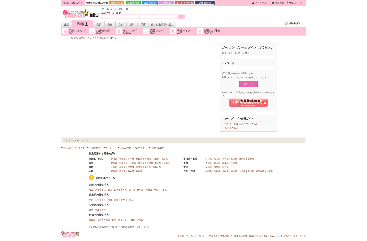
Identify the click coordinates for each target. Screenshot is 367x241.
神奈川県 (123, 163)
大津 (97, 210)
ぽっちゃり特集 (184, 2)
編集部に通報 (240, 236)
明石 (131, 200)
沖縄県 (269, 171)
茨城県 (150, 163)
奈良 (109, 24)
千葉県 (133, 163)
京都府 (131, 167)
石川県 (208, 159)
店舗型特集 (150, 2)
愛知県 (208, 163)
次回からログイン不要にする (239, 73)
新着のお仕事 (158, 147)
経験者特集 (205, 2)
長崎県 (225, 171)
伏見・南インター (120, 220)
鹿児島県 (260, 171)
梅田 (91, 190)
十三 (103, 190)
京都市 (92, 220)
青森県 (122, 159)
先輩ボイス (141, 147)
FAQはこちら (231, 128)
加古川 (123, 200)
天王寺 (132, 190)
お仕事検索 (95, 147)
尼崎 (116, 200)
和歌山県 (157, 167)
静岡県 (217, 163)
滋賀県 (139, 167)
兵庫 (143, 24)
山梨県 (251, 159)
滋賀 (132, 24)
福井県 (225, 159)
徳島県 (139, 171)
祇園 (99, 220)
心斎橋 (163, 190)
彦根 (103, 210)
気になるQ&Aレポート (74, 147)
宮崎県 (251, 171)
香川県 (122, 171)
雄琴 (91, 210)
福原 (110, 200)
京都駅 (140, 220)
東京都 (114, 163)
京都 (121, 24)
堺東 (156, 190)
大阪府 (114, 167)
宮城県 (148, 159)
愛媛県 (114, 171)
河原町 (107, 220)
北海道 (114, 159)
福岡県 (208, 171)
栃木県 (158, 163)
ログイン (297, 2)
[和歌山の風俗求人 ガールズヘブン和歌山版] (81, 10)
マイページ (260, 2)
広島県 (217, 167)
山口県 (225, 167)
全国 (66, 24)
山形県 (156, 159)
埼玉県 (141, 163)
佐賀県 (217, 171)
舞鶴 (133, 220)
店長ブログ (126, 147)
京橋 (97, 190)
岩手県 (131, 159)
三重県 (234, 163)
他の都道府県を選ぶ (162, 24)
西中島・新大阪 (144, 190)
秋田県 (139, 159)
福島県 (164, 159)
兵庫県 (122, 167)
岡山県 (208, 167)
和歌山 (83, 24)
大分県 (242, 171)
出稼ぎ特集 (117, 2)
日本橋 (117, 190)
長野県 (242, 159)
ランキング (110, 147)
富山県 (217, 159)
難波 (110, 190)
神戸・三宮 (94, 200)
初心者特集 (133, 2)
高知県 (131, 171)
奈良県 (148, 167)
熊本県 (234, 171)
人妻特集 (166, 2)
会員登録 (279, 2)
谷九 (125, 190)
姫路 (103, 200)
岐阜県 (225, 163)
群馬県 (166, 163)
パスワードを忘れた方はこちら (241, 124)
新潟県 (234, 159)
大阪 (98, 24)
